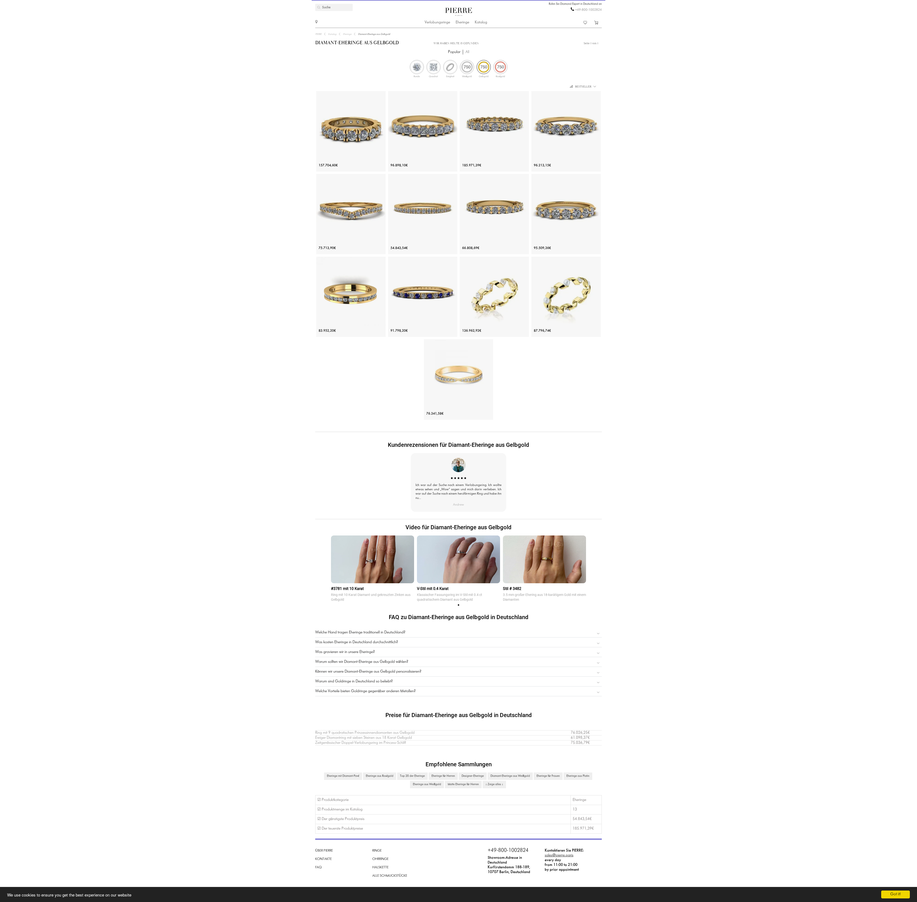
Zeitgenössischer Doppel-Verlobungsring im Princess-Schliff (360, 743)
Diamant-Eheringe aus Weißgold (510, 776)
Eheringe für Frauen (548, 776)
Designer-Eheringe (473, 776)
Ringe (377, 850)
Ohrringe (380, 859)
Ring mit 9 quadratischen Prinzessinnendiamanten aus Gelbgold (365, 733)
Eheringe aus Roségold (379, 776)
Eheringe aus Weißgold (427, 784)
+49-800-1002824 (588, 9)
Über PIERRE (324, 850)
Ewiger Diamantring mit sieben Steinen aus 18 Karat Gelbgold (363, 738)
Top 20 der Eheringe (412, 776)
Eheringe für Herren (443, 776)
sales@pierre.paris (559, 855)
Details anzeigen (350, 373)
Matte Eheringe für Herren (463, 784)
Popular (454, 52)
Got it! (895, 894)
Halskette (380, 867)
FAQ (318, 867)
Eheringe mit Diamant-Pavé (343, 776)
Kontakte (323, 859)
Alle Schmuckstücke (389, 875)
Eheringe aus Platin (577, 776)
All (467, 52)
